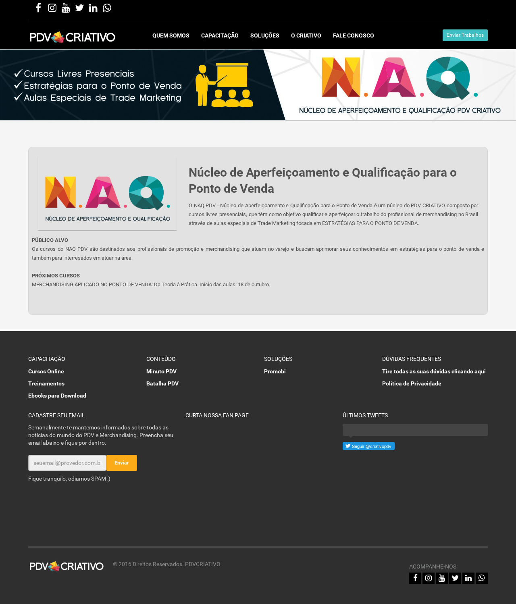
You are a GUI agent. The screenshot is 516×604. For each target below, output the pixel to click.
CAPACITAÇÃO (220, 35)
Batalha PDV (162, 383)
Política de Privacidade (411, 383)
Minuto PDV (161, 371)
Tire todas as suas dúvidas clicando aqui (434, 371)
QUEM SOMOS (170, 35)
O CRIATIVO (306, 35)
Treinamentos (46, 383)
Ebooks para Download (57, 395)
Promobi (275, 371)
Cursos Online (46, 371)
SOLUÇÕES (264, 35)
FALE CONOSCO (353, 35)
